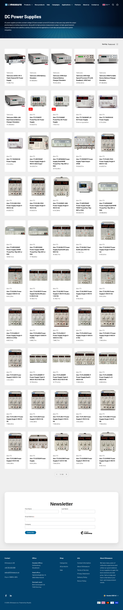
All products (64, 566)
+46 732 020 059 (10, 567)
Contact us (95, 5)
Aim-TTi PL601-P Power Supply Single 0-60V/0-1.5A (107, 335)
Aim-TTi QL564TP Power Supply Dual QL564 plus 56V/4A (61, 249)
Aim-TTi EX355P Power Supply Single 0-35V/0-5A (107, 461)
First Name (28, 509)
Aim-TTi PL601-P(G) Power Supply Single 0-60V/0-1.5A (107, 161)
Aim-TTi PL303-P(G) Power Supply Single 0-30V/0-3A (14, 205)
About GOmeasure (83, 566)
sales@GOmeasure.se (12, 572)
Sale (48, 5)
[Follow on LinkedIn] (11, 595)
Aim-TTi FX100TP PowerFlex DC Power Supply (37, 119)
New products (39, 5)
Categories (63, 563)
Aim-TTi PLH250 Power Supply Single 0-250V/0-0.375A (38, 335)
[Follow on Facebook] (6, 595)
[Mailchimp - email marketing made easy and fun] (86, 534)
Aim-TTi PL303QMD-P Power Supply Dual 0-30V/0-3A (83, 377)
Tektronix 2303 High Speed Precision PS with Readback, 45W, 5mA (84, 78)
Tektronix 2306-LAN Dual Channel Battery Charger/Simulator (14, 119)
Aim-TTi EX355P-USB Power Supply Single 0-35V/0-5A (61, 205)
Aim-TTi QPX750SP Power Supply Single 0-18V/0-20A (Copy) (38, 161)
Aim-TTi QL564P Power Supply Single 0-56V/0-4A (107, 249)
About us (86, 5)
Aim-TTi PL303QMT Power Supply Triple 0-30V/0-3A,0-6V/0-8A (60, 377)
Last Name (65, 509)
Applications (66, 5)
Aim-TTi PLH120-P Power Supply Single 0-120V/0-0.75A (61, 335)
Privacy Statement (83, 573)
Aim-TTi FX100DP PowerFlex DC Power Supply (60, 119)
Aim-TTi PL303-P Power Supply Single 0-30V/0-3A (15, 419)
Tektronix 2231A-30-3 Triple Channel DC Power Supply (15, 78)
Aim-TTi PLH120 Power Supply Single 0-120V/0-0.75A (84, 335)
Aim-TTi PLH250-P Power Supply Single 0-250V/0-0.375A (14, 335)
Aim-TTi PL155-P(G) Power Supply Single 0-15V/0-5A (38, 205)
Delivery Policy (82, 577)
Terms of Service (83, 570)
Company (28, 524)
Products (27, 5)
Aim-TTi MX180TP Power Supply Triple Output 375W (84, 161)
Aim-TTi (32, 114)
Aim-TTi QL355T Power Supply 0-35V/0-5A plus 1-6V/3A (61, 293)
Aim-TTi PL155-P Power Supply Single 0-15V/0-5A (61, 419)
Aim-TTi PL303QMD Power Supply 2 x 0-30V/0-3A (106, 377)
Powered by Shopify (25, 602)
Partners (78, 5)
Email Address (29, 517)
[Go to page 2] (66, 474)
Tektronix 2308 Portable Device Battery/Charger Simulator (107, 78)
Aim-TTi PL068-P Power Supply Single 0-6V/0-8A (107, 419)
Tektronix (10, 73)
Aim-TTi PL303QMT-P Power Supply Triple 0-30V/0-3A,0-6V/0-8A (37, 377)
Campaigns (56, 5)
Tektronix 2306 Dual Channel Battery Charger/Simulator (60, 78)
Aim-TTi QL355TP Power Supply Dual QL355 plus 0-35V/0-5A (38, 293)
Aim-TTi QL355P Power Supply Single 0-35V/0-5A (84, 293)
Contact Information (84, 563)
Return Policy (81, 581)
